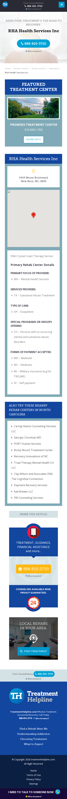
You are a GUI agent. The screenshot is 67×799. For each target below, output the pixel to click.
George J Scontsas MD (27, 437)
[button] (33, 215)
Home (8, 68)
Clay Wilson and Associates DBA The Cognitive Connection (32, 476)
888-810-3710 (35, 44)
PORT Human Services (27, 444)
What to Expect (33, 744)
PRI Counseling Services (28, 498)
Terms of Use (33, 775)
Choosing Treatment (33, 739)
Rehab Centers (21, 68)
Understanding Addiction (33, 733)
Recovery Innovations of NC (31, 456)
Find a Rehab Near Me (33, 728)
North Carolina (39, 68)
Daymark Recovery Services (30, 485)
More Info (33, 139)
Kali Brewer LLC (23, 491)
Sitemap (33, 783)
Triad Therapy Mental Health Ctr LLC (32, 465)
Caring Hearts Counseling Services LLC (33, 428)
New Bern (54, 68)
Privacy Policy (33, 779)
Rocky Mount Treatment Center (33, 450)
